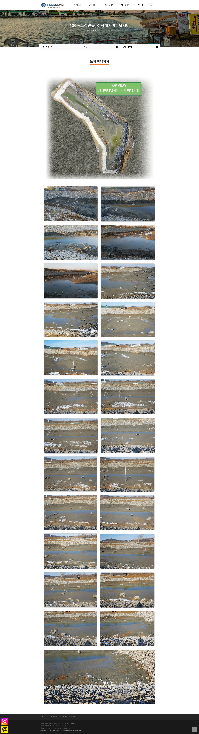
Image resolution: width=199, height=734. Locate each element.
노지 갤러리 (109, 5)
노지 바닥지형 (127, 47)
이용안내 (73, 717)
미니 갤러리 (125, 5)
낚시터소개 (54, 717)
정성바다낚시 (53, 5)
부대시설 (140, 5)
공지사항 (92, 5)
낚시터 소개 (77, 5)
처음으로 (49, 47)
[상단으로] (194, 729)
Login (150, 5)
